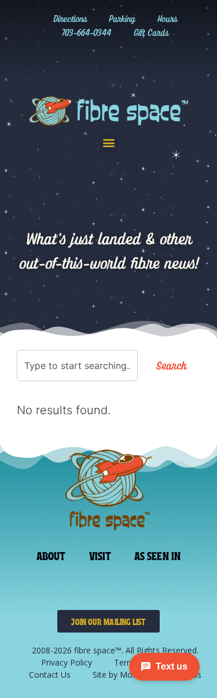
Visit (100, 555)
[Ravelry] (49, 61)
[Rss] (167, 61)
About (51, 555)
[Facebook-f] (120, 61)
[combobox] (77, 365)
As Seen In (157, 555)
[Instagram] (72, 61)
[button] (108, 142)
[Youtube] (144, 61)
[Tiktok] (96, 61)
